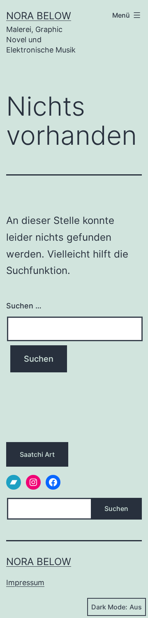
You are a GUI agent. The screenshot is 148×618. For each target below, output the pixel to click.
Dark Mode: (109, 607)
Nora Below (38, 16)
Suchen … (24, 305)
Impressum (25, 582)
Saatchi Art (37, 454)
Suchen (116, 508)
